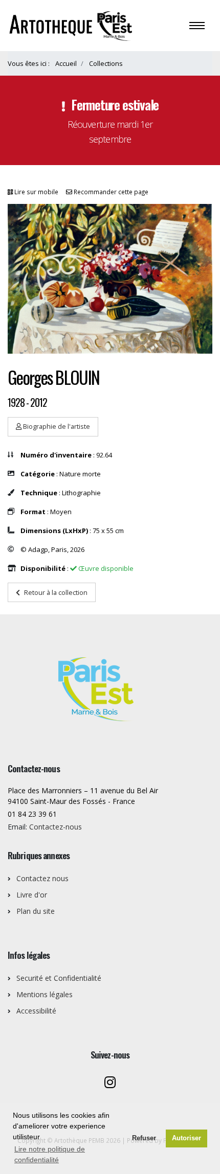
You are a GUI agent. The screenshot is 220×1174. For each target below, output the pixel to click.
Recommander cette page (111, 192)
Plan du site (35, 911)
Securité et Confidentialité (58, 978)
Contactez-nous (55, 827)
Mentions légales (44, 994)
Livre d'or (31, 895)
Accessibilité (36, 1011)
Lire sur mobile (36, 192)
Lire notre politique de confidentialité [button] (49, 1154)
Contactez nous (42, 878)
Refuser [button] (144, 1138)
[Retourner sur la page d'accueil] (72, 24)
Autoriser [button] (186, 1138)
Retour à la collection (55, 592)
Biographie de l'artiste (55, 426)
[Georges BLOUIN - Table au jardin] (110, 278)
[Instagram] (110, 1083)
